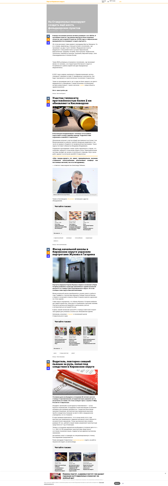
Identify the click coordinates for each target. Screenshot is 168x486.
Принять (117, 483)
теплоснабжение (78, 238)
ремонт (73, 353)
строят (82, 85)
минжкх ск (56, 240)
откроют (70, 314)
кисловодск (69, 238)
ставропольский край (58, 238)
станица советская (64, 353)
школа (55, 353)
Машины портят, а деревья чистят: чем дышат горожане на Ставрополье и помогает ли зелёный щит (83, 476)
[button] (55, 476)
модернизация (89, 238)
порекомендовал (78, 440)
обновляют (70, 199)
